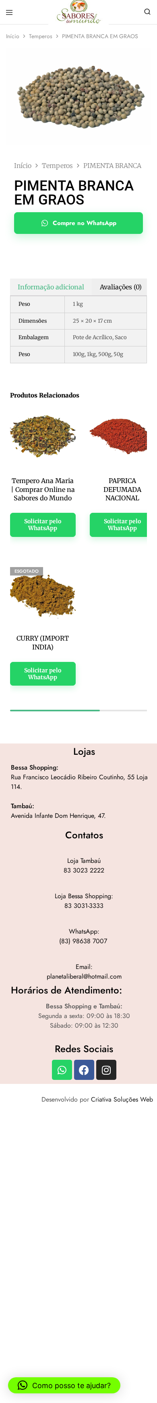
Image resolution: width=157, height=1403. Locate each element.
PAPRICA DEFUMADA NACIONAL (122, 489)
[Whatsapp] (62, 1070)
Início (12, 36)
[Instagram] (106, 1070)
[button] (64, 1385)
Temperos (40, 36)
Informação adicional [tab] (51, 287)
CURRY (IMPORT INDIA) (43, 642)
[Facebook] (84, 1070)
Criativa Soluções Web (122, 1099)
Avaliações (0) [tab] (121, 287)
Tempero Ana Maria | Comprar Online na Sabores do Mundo (43, 489)
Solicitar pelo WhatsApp (42, 525)
